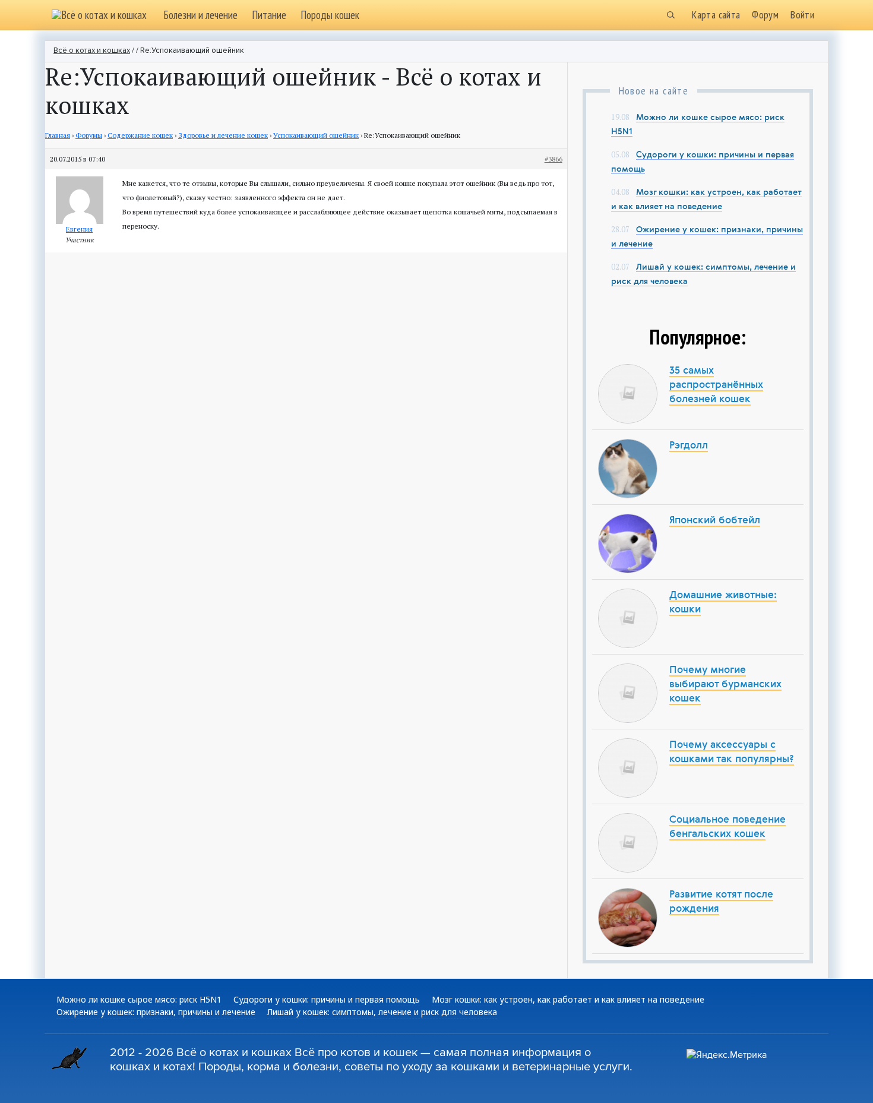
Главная (57, 135)
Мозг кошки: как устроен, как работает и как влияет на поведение (568, 999)
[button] (670, 15)
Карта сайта (716, 14)
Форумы (88, 135)
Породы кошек (330, 15)
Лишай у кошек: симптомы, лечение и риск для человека (382, 1011)
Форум (765, 14)
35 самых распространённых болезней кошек (716, 385)
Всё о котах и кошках (91, 51)
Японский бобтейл (714, 521)
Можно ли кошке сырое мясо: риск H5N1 (139, 999)
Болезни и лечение (200, 15)
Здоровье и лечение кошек (223, 135)
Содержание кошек (140, 135)
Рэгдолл (688, 446)
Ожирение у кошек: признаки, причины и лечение (155, 1011)
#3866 (553, 158)
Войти (802, 14)
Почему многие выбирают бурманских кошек (725, 684)
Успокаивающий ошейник (316, 135)
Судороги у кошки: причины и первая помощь (326, 999)
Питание (269, 15)
